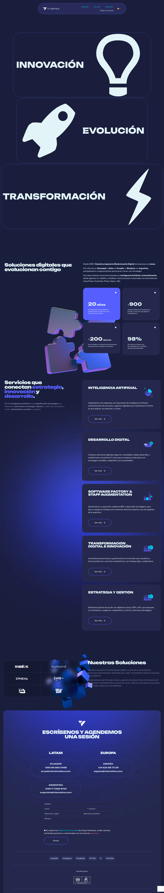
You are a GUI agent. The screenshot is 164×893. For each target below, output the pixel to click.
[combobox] (85, 808)
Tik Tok (92, 858)
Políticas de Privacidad (68, 830)
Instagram (67, 858)
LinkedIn (54, 858)
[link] (22, 666)
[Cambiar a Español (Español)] (119, 9)
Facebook (80, 858)
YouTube (110, 858)
